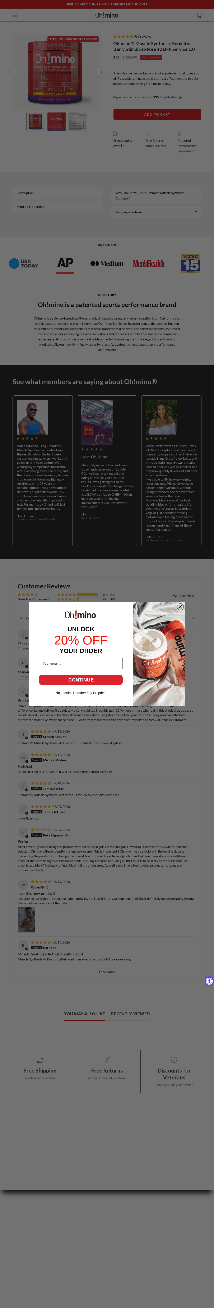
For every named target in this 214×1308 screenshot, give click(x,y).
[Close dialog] (180, 606)
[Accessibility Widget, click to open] (209, 981)
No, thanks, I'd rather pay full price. (81, 693)
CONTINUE (81, 680)
